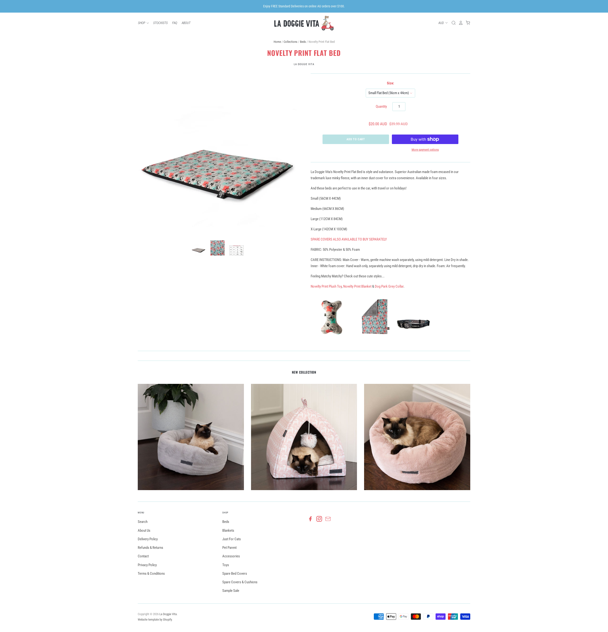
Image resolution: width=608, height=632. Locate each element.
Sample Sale (230, 591)
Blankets (228, 530)
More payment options (425, 149)
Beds (303, 41)
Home (277, 41)
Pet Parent (229, 547)
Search (142, 522)
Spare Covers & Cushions (239, 582)
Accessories (231, 556)
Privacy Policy (147, 565)
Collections (290, 41)
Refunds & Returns (150, 547)
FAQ (174, 23)
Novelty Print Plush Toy (326, 286)
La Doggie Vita (304, 64)
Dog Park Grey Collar (389, 286)
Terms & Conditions (151, 573)
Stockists (160, 23)
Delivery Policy (148, 539)
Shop (142, 23)
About (186, 23)
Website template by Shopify (155, 619)
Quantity (381, 106)
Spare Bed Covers (234, 573)
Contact (143, 556)
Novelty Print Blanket (357, 286)
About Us (144, 530)
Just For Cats (231, 539)
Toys (225, 565)
